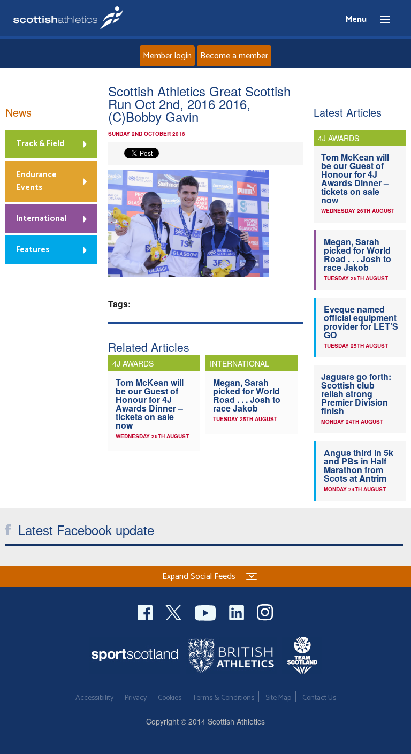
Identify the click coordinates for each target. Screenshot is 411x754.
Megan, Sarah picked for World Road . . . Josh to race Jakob (246, 395)
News (18, 112)
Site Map (278, 698)
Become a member (234, 56)
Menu (380, 20)
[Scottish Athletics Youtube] (206, 611)
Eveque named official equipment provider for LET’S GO (361, 322)
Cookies (169, 698)
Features (32, 249)
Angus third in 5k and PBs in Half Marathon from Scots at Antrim (358, 465)
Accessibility (94, 698)
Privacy (136, 698)
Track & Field (40, 143)
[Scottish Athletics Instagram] (265, 611)
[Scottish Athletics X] (174, 611)
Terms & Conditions (223, 698)
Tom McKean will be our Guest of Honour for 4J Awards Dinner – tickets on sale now (150, 403)
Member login (167, 56)
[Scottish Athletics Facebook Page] (146, 611)
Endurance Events (36, 181)
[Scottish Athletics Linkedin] (237, 611)
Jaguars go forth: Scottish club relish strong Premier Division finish (356, 393)
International (41, 218)
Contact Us (319, 698)
